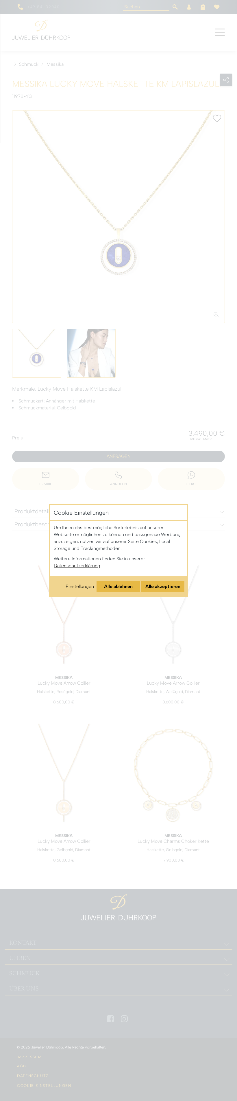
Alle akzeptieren (162, 586)
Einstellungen (80, 586)
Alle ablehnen (118, 586)
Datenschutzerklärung (77, 565)
